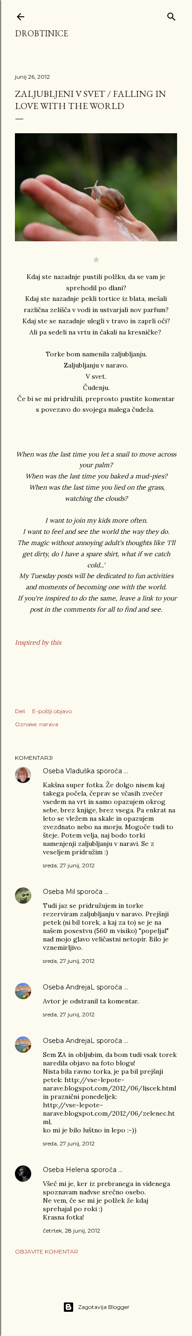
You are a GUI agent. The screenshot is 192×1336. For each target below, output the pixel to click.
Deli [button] (20, 711)
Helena (77, 1170)
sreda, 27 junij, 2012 (69, 865)
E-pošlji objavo (52, 711)
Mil (70, 891)
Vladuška (80, 771)
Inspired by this (38, 642)
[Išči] (171, 15)
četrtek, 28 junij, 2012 (71, 1230)
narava (48, 724)
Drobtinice (41, 33)
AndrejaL (80, 987)
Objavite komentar (46, 1251)
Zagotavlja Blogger (104, 1306)
